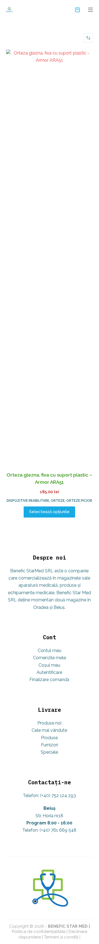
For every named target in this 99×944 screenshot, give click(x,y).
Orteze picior (79, 501)
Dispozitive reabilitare (28, 501)
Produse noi (49, 723)
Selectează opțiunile (49, 511)
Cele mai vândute (49, 730)
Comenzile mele (49, 657)
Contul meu (49, 650)
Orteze (58, 501)
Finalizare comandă (49, 679)
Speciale (49, 752)
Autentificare (49, 672)
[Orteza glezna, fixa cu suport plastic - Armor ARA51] (49, 257)
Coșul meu (49, 665)
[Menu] (90, 9)
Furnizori (49, 745)
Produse (49, 737)
